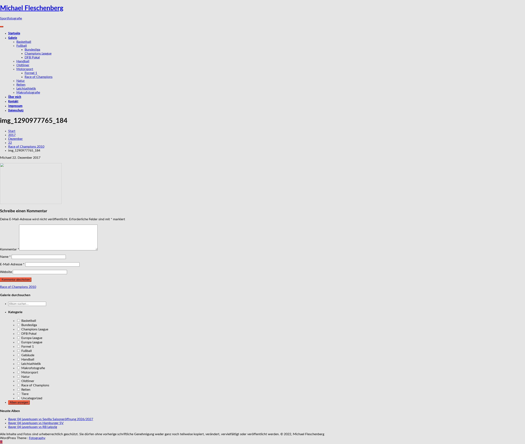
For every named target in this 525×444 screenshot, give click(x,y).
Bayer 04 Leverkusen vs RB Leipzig (32, 427)
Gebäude (27, 355)
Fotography (37, 438)
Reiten (20, 84)
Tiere (25, 394)
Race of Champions (38, 77)
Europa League (31, 338)
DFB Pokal (32, 57)
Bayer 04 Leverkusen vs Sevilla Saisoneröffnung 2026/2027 (50, 419)
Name (5, 256)
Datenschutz (16, 110)
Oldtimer (22, 65)
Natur (20, 80)
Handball (22, 61)
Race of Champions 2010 (18, 287)
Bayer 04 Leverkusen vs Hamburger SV (36, 423)
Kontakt (13, 101)
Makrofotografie (28, 92)
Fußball (21, 45)
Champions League (38, 53)
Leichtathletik (26, 88)
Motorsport (24, 69)
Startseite (14, 33)
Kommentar (9, 249)
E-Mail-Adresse (12, 264)
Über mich (14, 97)
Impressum (15, 106)
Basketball (23, 41)
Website (6, 272)
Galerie (12, 37)
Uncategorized (31, 398)
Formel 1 (31, 73)
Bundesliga (32, 49)
